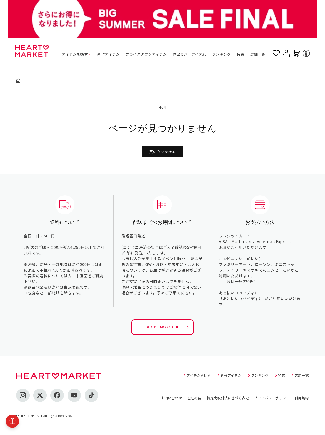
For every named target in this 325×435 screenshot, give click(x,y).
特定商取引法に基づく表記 (228, 398)
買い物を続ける (162, 151)
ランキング (221, 54)
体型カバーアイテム (189, 54)
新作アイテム (108, 54)
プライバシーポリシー (271, 398)
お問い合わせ (171, 398)
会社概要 (194, 398)
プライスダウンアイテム (146, 54)
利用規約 (302, 398)
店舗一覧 (257, 54)
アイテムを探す (75, 54)
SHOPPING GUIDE (162, 327)
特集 (240, 54)
